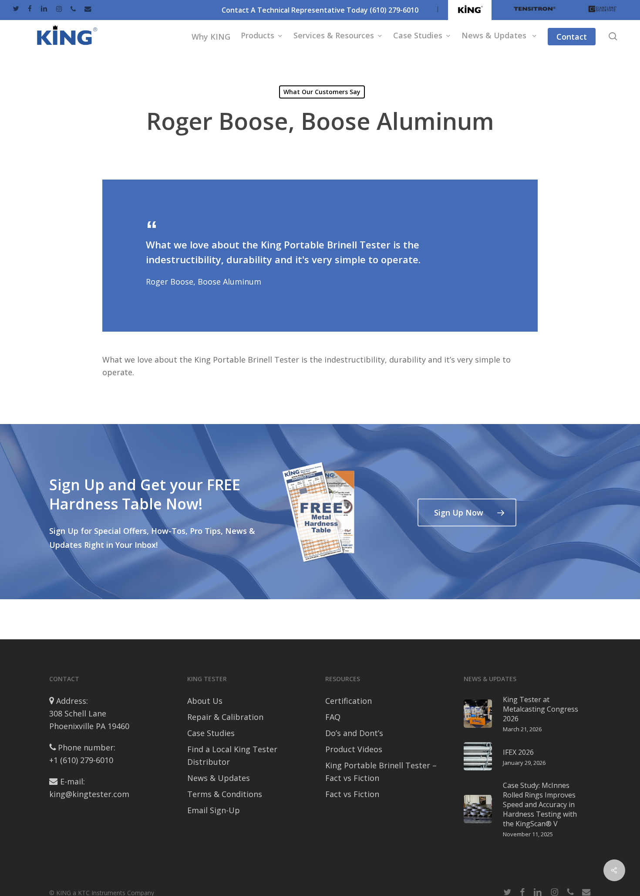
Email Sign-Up (213, 810)
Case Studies (211, 733)
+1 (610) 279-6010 (81, 760)
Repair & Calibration (225, 717)
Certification (348, 701)
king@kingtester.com (89, 794)
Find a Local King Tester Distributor (232, 755)
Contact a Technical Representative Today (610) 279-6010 (320, 10)
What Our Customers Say (321, 92)
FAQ (332, 717)
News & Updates (218, 778)
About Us (204, 701)
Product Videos (353, 749)
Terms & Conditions (224, 794)
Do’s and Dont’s (354, 733)
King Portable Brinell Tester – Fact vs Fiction (381, 771)
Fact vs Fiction (352, 794)
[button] (467, 512)
